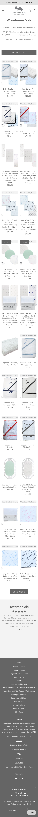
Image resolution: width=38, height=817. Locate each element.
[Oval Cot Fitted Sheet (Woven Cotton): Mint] (10, 468)
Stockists (19, 741)
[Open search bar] (29, 10)
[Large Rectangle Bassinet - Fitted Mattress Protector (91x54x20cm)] (10, 513)
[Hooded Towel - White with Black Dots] (28, 386)
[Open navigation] (3, 10)
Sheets (19, 681)
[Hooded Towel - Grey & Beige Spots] (28, 428)
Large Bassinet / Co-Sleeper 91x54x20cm (19, 691)
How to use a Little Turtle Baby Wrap (19, 767)
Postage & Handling (19, 749)
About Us (19, 758)
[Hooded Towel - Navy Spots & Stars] (10, 386)
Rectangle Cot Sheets (19, 694)
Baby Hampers (19, 708)
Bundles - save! (19, 667)
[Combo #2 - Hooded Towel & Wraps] (10, 115)
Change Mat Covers (19, 684)
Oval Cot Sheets (19, 701)
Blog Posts (19, 763)
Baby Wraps (19, 677)
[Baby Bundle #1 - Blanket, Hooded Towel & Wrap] (28, 72)
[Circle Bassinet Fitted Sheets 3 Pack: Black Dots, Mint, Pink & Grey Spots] (28, 253)
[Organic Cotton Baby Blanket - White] (10, 346)
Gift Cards (19, 712)
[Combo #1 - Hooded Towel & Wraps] (28, 115)
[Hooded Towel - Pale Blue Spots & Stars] (28, 346)
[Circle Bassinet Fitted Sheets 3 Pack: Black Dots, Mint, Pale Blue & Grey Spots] (10, 253)
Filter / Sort (19, 52)
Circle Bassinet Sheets (19, 698)
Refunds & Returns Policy (19, 745)
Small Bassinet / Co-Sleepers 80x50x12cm (19, 688)
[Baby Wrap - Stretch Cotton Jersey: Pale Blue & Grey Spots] (10, 557)
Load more (19, 592)
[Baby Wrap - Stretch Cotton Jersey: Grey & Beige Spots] (28, 557)
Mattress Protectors (19, 705)
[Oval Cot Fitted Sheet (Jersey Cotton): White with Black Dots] (28, 468)
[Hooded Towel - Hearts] (10, 428)
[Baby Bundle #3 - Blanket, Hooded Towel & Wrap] (10, 72)
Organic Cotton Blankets (19, 674)
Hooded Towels (19, 670)
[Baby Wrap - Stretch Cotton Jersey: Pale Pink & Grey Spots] (28, 513)
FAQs (19, 754)
